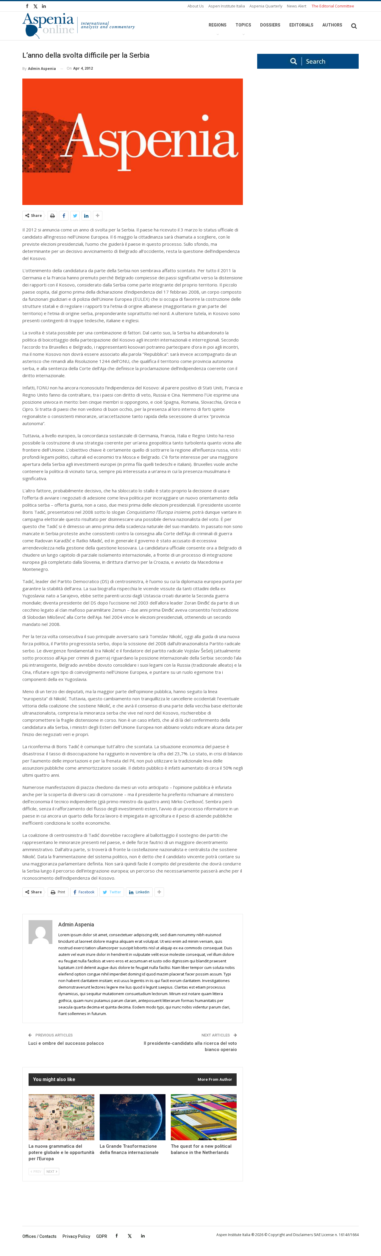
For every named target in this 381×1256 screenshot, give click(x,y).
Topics (243, 25)
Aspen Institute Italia (226, 6)
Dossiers (270, 25)
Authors (332, 25)
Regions (218, 25)
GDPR (101, 1236)
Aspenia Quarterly (265, 6)
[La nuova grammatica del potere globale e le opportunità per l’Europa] (61, 1117)
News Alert (296, 6)
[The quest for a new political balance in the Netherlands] (204, 1117)
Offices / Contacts (39, 1236)
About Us (196, 6)
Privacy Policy (76, 1236)
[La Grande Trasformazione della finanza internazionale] (132, 1117)
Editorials (301, 25)
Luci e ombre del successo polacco (66, 1043)
